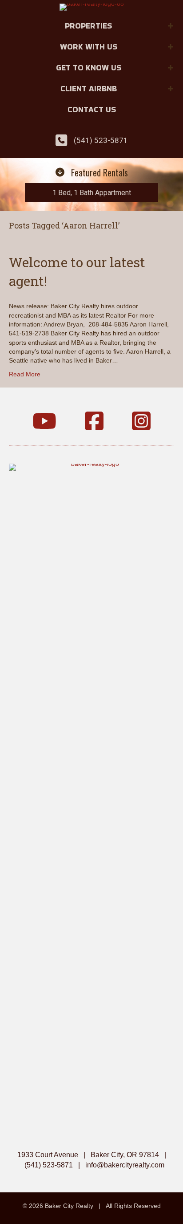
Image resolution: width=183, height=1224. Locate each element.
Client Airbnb (88, 88)
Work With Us (88, 46)
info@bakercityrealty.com (124, 1165)
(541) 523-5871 (101, 140)
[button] (170, 26)
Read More (24, 374)
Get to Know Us (88, 67)
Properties (88, 25)
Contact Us (92, 109)
